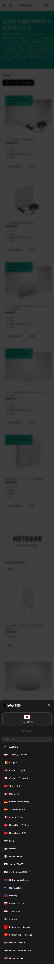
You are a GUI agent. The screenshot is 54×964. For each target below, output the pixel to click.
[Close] (49, 705)
